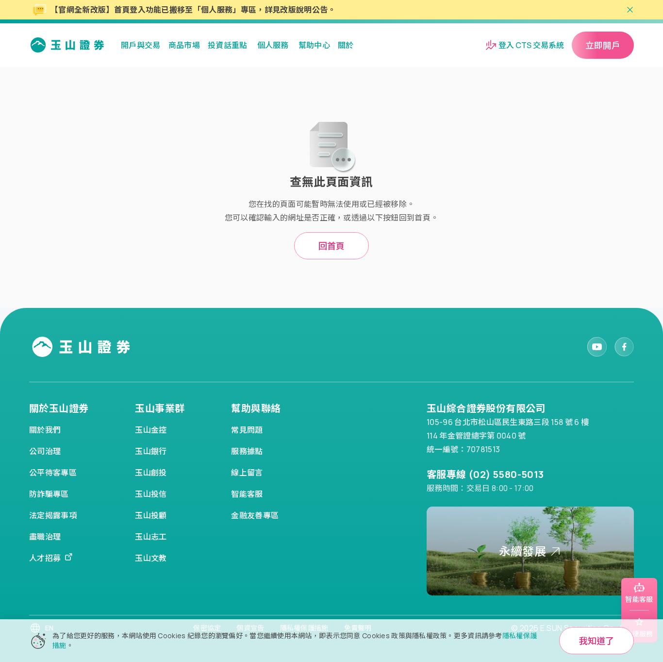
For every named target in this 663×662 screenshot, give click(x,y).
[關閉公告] (630, 10)
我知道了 (596, 640)
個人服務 (273, 45)
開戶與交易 (141, 45)
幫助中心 (314, 45)
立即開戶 (602, 45)
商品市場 (184, 45)
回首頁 (331, 246)
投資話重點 (228, 45)
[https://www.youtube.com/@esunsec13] (597, 346)
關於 (346, 45)
